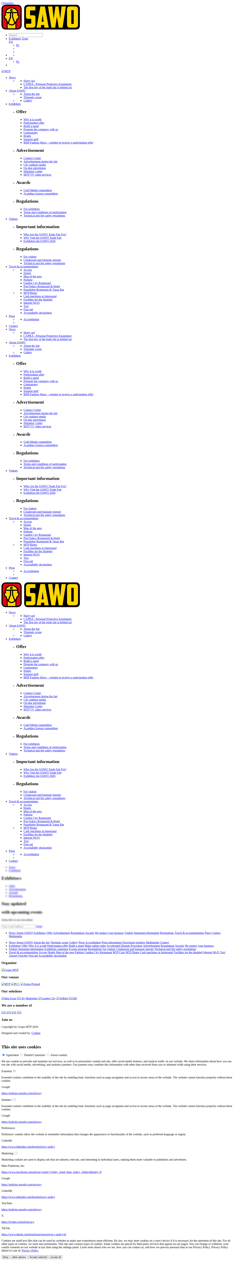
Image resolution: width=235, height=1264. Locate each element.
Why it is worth (32, 119)
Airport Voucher (18, 955)
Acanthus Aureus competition (41, 193)
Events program (78, 949)
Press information (112, 942)
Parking (28, 279)
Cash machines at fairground (40, 296)
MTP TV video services (37, 174)
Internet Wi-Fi (32, 302)
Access (28, 269)
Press (12, 316)
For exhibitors (32, 209)
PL (18, 45)
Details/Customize (34, 1055)
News (12, 77)
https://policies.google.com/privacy (21, 1093)
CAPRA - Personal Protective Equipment (47, 84)
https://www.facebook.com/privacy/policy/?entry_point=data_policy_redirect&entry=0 (51, 1172)
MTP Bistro (30, 292)
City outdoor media (35, 164)
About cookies (58, 1055)
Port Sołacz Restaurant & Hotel (42, 286)
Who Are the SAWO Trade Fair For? (45, 234)
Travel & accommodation (23, 266)
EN (11, 41)
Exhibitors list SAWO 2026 (39, 241)
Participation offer (34, 122)
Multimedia (15, 936)
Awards (89, 932)
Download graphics (133, 942)
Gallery (28, 100)
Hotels (27, 136)
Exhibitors (15, 103)
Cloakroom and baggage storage (42, 259)
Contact (13, 326)
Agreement (12, 1055)
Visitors (13, 218)
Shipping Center (33, 171)
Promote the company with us (41, 129)
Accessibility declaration (38, 312)
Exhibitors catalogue (56, 949)
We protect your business (109, 932)
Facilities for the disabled (38, 299)
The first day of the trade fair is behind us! (48, 87)
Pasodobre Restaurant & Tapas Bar (44, 289)
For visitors (30, 256)
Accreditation (31, 319)
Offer (49, 932)
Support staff (31, 139)
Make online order (95, 945)
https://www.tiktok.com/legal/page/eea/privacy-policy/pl (33, 1234)
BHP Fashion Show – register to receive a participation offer (58, 142)
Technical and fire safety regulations (44, 215)
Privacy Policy (30, 1250)
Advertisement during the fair (40, 161)
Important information (146, 932)
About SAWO (17, 90)
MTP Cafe (119, 952)
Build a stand (31, 126)
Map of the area (33, 276)
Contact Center (32, 158)
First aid (28, 309)
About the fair (32, 94)
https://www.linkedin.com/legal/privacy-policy (28, 1146)
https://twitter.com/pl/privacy (17, 1221)
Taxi (26, 306)
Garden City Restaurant (37, 283)
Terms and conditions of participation (45, 212)
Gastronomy (31, 132)
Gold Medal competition (38, 190)
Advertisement (61, 932)
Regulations (77, 932)
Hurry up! (29, 80)
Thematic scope (33, 97)
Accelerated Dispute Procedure (124, 945)
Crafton (36, 1033)
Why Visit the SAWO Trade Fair (43, 237)
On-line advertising (35, 168)
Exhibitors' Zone (18, 38)
